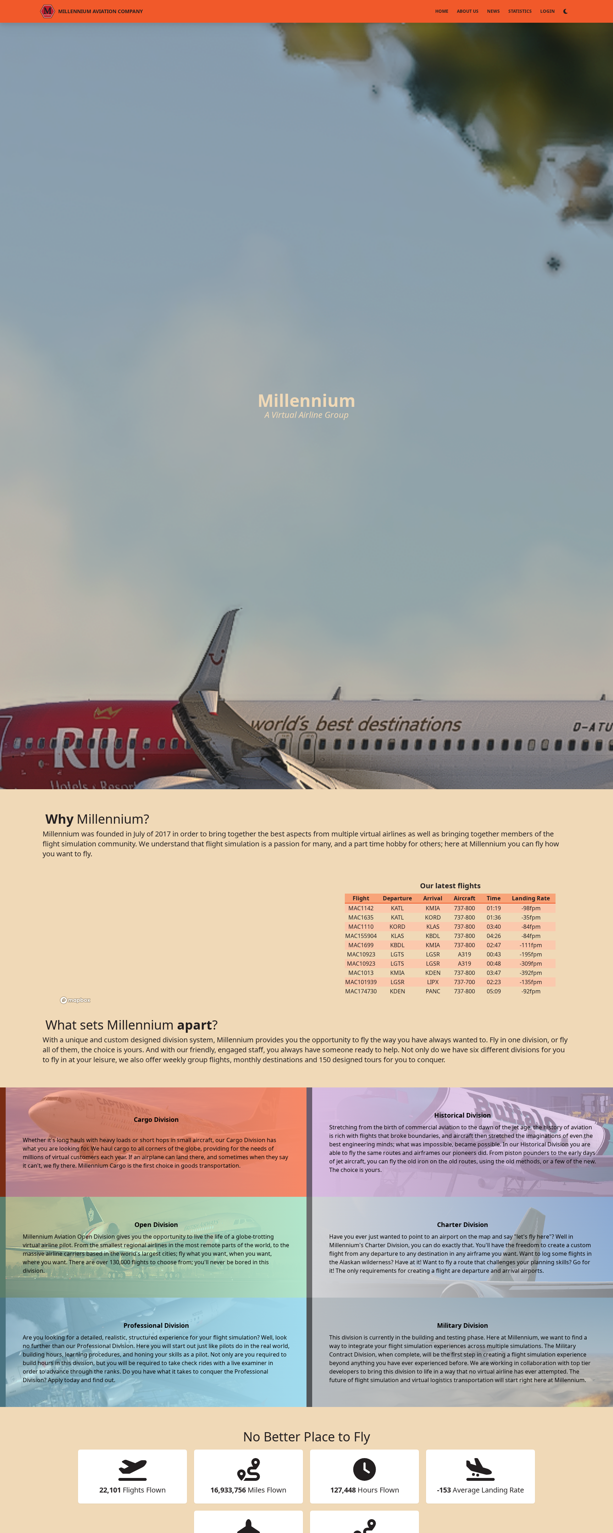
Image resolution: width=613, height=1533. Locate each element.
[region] (189, 938)
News (493, 11)
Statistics (520, 11)
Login (547, 11)
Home (441, 11)
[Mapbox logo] (75, 1000)
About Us (468, 11)
